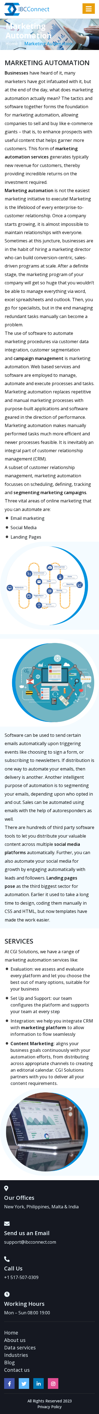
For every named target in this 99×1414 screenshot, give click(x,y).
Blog (9, 1362)
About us (15, 1340)
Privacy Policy (49, 1406)
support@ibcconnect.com (30, 1242)
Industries (16, 1355)
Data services (20, 1347)
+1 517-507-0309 (21, 1277)
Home (12, 44)
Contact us (17, 1370)
